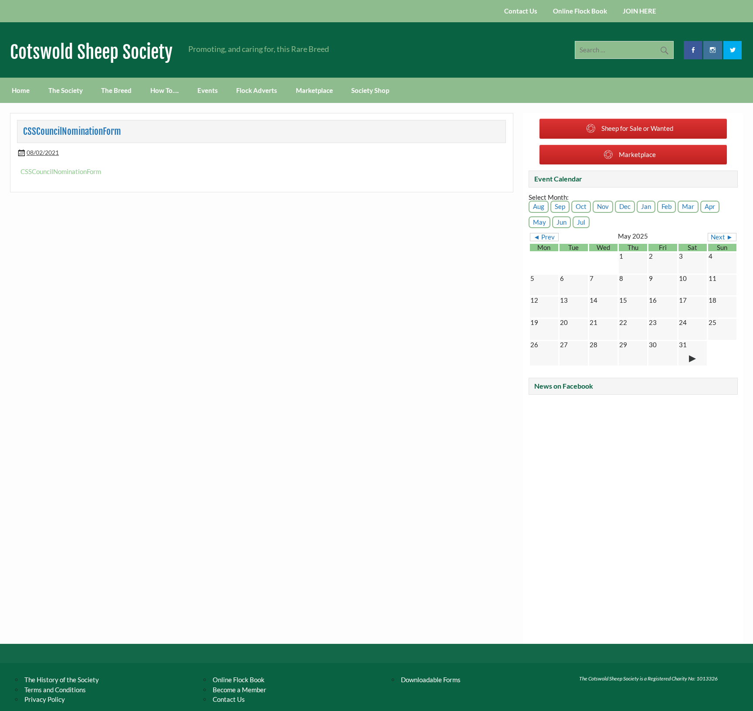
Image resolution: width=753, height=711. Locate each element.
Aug (538, 206)
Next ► (722, 237)
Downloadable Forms (431, 680)
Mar (688, 206)
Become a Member (239, 690)
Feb (666, 206)
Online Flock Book (580, 11)
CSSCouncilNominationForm (60, 171)
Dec (625, 206)
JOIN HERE (639, 11)
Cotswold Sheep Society (91, 52)
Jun (561, 222)
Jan (646, 206)
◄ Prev (544, 237)
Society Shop (370, 90)
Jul (581, 222)
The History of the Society (61, 680)
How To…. (164, 90)
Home (21, 90)
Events (207, 90)
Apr (710, 206)
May (539, 222)
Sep (560, 206)
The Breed (116, 90)
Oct (581, 206)
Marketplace (314, 90)
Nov (603, 206)
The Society (65, 90)
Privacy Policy (44, 699)
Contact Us (520, 11)
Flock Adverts (256, 90)
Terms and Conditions (55, 690)
